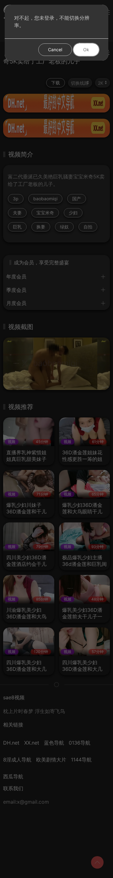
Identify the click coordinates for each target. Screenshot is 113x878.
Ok (86, 49)
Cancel (55, 49)
